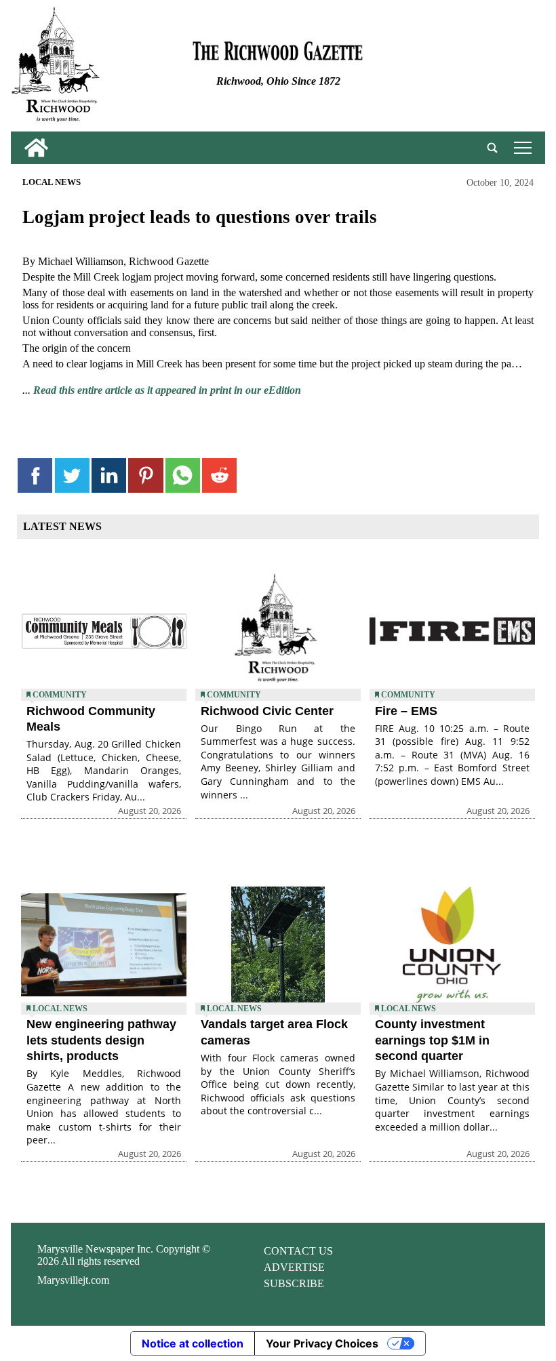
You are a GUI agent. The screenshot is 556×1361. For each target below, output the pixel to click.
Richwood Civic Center (267, 711)
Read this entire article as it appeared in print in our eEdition (167, 390)
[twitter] (72, 475)
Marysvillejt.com (73, 1280)
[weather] (455, 69)
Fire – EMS (406, 711)
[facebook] (35, 475)
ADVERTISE (294, 1267)
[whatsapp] (182, 475)
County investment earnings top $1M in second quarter (432, 1040)
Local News (51, 182)
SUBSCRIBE (294, 1283)
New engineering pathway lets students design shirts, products (101, 1040)
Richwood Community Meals (90, 718)
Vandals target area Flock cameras (274, 1032)
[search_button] (492, 147)
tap (520, 147)
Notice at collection (192, 1343)
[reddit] (219, 475)
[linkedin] (109, 475)
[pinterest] (145, 475)
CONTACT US (298, 1251)
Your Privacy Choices (322, 1343)
